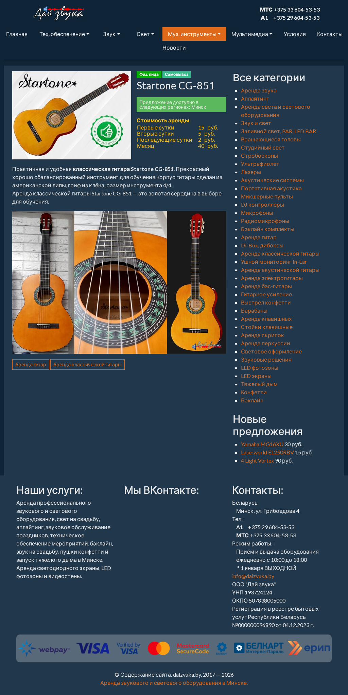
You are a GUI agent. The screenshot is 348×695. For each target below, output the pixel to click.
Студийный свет (263, 147)
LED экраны (256, 375)
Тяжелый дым (259, 384)
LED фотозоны (259, 367)
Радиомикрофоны (265, 221)
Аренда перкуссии (265, 343)
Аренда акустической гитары (280, 269)
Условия (295, 34)
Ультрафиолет (260, 163)
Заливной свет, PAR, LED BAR (278, 131)
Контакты (330, 34)
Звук (109, 34)
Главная (17, 34)
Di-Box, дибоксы (262, 245)
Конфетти (254, 392)
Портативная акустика (271, 188)
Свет (143, 34)
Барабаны (254, 310)
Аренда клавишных (266, 318)
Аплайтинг (255, 98)
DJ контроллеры (262, 204)
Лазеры (251, 172)
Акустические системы (272, 180)
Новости (174, 47)
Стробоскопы (259, 155)
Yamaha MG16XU (262, 444)
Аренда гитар (30, 364)
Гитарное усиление (266, 294)
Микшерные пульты (267, 196)
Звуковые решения (266, 359)
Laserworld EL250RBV (268, 452)
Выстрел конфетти (266, 302)
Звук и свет (256, 123)
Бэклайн (252, 400)
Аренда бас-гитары (266, 286)
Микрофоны (257, 212)
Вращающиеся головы (271, 139)
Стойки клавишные (267, 327)
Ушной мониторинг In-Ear (274, 261)
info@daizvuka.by (253, 576)
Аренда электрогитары (272, 278)
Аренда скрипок (262, 335)
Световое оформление (271, 351)
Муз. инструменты (192, 34)
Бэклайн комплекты (267, 229)
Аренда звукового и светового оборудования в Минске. (174, 682)
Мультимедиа (249, 34)
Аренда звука (259, 90)
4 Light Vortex (258, 460)
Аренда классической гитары (87, 364)
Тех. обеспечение (62, 34)
